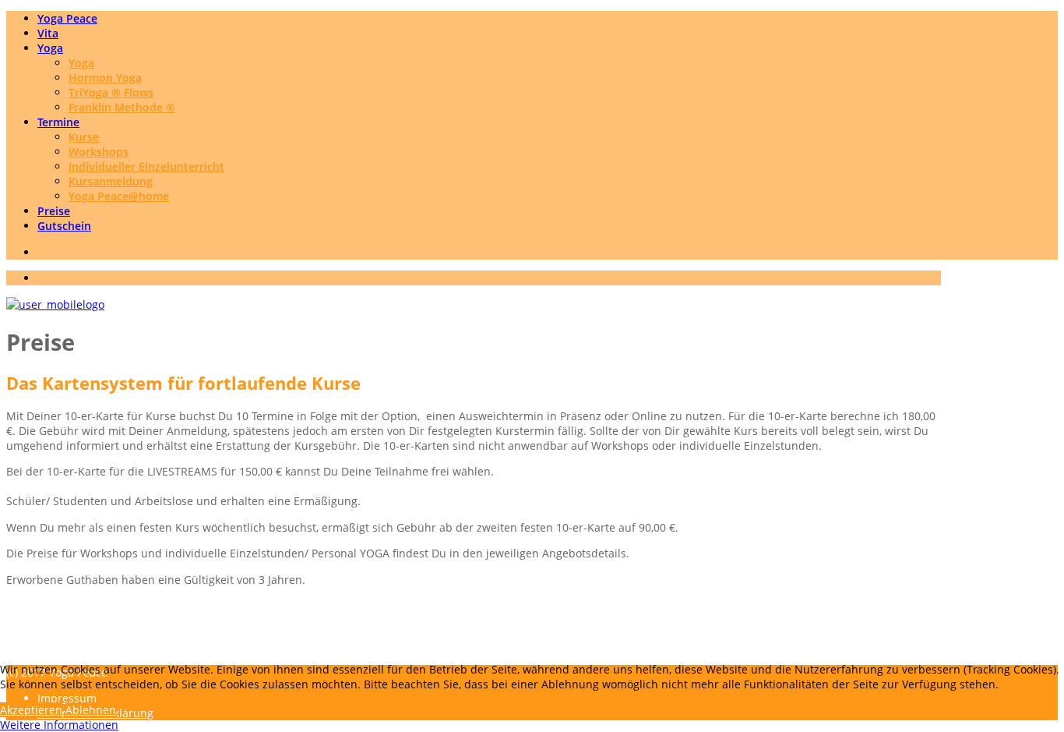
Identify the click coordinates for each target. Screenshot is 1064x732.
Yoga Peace (67, 18)
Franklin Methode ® (122, 107)
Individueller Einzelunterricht (146, 166)
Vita (47, 33)
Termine (58, 122)
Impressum (67, 631)
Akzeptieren (31, 709)
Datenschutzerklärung (95, 645)
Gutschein (64, 225)
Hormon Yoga (105, 77)
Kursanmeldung (111, 181)
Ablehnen (90, 709)
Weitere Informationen (59, 724)
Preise (53, 210)
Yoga (50, 48)
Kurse (84, 136)
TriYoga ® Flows (111, 92)
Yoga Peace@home (119, 196)
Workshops (99, 151)
